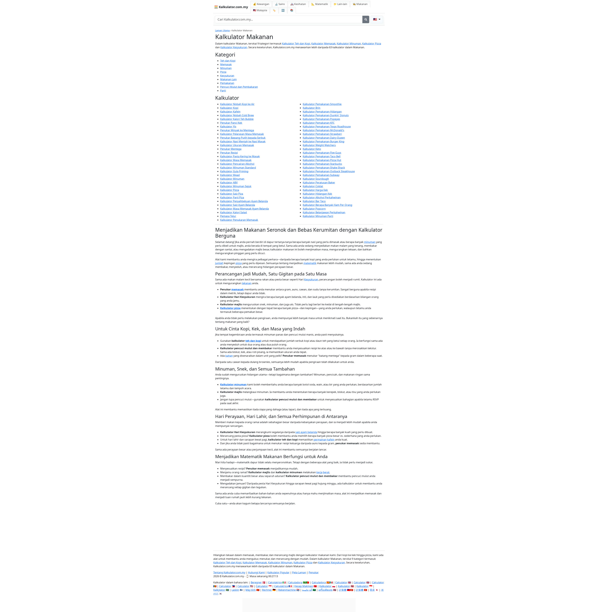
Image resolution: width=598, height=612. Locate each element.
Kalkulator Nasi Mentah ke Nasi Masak (243, 141)
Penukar (314, 572)
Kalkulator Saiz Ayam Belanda (237, 205)
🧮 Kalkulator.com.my (231, 7)
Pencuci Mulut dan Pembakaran (239, 87)
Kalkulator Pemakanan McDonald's (323, 130)
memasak (237, 289)
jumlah (219, 263)
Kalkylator (219, 590)
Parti (223, 90)
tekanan (247, 283)
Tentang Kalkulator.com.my (229, 572)
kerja (319, 472)
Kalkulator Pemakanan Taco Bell (321, 156)
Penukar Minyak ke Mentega (237, 130)
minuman (369, 242)
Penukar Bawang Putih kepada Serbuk (243, 137)
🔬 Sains (280, 4)
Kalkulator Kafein (230, 111)
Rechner (267, 590)
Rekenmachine (287, 590)
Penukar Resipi (229, 152)
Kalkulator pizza (230, 308)
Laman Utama (222, 30)
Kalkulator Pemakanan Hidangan (322, 111)
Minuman (226, 68)
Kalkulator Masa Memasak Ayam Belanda (244, 208)
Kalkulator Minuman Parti (318, 216)
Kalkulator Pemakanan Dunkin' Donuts (326, 115)
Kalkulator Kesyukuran (233, 47)
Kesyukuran (227, 75)
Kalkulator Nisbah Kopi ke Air (237, 104)
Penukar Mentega (230, 149)
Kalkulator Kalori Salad (233, 212)
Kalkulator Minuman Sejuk (235, 186)
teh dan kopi (253, 340)
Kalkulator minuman (233, 384)
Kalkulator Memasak (323, 43)
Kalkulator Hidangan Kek (317, 193)
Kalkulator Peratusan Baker (319, 182)
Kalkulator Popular (278, 572)
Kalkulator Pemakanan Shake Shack (324, 167)
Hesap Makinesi (303, 586)
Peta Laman (299, 572)
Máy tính (250, 590)
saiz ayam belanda (306, 432)
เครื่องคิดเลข (325, 590)
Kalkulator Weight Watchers (319, 145)
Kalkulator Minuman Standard (238, 167)
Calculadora (295, 582)
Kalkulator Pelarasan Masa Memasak (242, 134)
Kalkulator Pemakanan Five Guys (322, 152)
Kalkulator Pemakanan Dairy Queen (324, 137)
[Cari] (365, 19)
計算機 (342, 590)
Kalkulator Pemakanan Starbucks (322, 164)
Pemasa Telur (228, 216)
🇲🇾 (260, 10)
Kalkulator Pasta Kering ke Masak (240, 156)
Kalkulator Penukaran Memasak (239, 220)
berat (326, 472)
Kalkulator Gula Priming (234, 171)
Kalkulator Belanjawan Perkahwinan (324, 212)
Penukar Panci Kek (231, 122)
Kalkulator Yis (228, 126)
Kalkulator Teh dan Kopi (296, 43)
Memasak (226, 64)
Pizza (223, 72)
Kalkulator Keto (312, 149)
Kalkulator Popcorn (314, 208)
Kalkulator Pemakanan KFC (319, 122)
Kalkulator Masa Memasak (236, 160)
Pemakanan (227, 83)
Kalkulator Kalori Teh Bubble (237, 119)
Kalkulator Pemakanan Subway (321, 175)
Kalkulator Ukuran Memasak (237, 145)
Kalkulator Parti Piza (232, 197)
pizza (239, 263)
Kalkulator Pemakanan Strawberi (322, 134)
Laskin (235, 590)
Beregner (256, 582)
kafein (331, 439)
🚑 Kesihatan (298, 4)
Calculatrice (281, 586)
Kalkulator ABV (229, 182)
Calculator (341, 582)
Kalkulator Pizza (371, 43)
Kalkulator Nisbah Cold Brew (237, 115)
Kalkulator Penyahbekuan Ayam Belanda (244, 201)
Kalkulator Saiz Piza (231, 193)
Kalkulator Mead (230, 175)
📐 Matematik (319, 4)
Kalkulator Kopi (229, 108)
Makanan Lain (228, 79)
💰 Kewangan (261, 4)
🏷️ (274, 10)
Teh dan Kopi (227, 60)
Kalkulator (325, 586)
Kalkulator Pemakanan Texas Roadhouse (327, 126)
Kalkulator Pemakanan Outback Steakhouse (329, 171)
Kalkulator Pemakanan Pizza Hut (322, 160)
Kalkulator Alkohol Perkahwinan (322, 197)
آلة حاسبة (307, 590)
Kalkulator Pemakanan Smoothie (322, 104)
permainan (320, 439)
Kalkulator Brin (311, 108)
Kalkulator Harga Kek (315, 190)
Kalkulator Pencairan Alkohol (237, 164)
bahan (229, 355)
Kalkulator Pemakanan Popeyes (321, 119)
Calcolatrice (275, 582)
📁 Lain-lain (340, 4)
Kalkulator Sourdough (316, 179)
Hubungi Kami (256, 572)
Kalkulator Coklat (313, 186)
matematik (310, 263)
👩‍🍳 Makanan (360, 4)
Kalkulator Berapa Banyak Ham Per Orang (327, 205)
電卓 (372, 590)
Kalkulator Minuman (349, 43)
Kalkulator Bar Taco (314, 201)
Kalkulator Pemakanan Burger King (323, 141)
